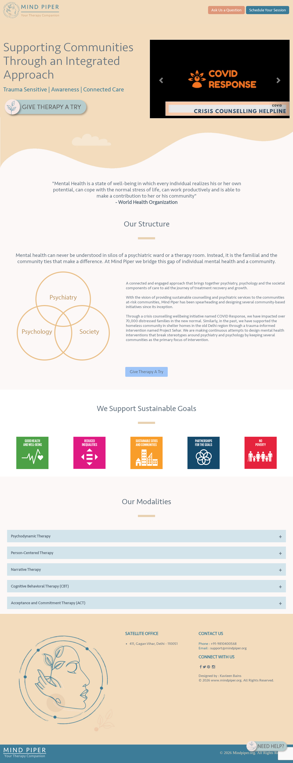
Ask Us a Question (226, 10)
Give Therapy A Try (146, 371)
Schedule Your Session (267, 10)
